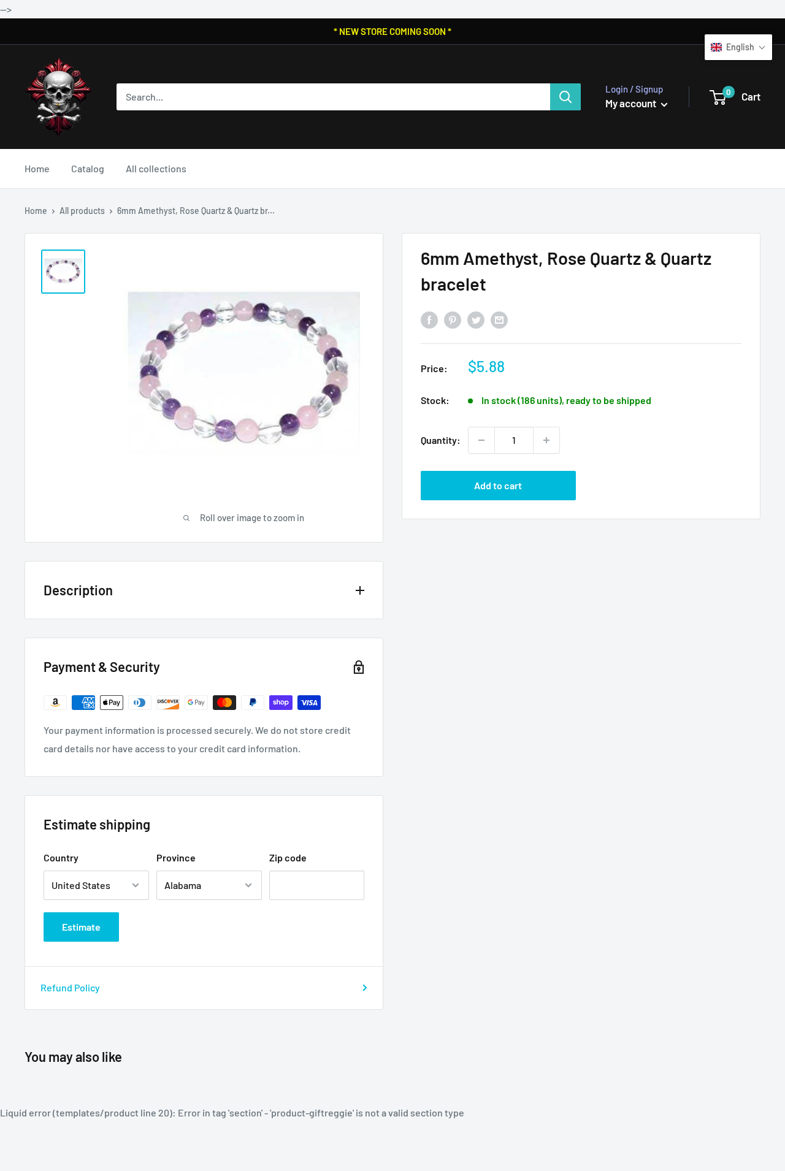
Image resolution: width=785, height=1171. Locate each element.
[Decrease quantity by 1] (481, 440)
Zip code (288, 857)
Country (61, 857)
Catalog (87, 168)
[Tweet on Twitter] (475, 319)
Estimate (81, 927)
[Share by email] (499, 319)
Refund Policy (70, 987)
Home (37, 168)
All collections (156, 168)
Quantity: (441, 440)
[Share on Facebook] (429, 319)
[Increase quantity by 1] (546, 440)
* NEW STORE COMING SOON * (392, 31)
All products (82, 210)
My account (631, 103)
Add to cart (498, 485)
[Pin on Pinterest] (452, 319)
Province (176, 857)
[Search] (565, 96)
